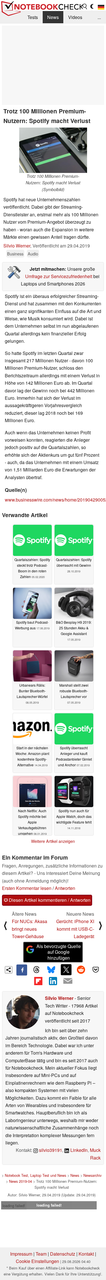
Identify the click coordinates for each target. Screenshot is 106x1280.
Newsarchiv (92, 1175)
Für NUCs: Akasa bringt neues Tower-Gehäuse (29, 929)
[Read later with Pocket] (95, 969)
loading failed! (14, 1205)
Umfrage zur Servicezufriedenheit (58, 276)
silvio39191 (50, 1150)
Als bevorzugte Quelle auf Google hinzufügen (58, 952)
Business (15, 254)
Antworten (65, 888)
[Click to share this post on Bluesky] (51, 969)
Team (41, 1254)
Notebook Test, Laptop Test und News (35, 1175)
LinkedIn (78, 1150)
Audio (33, 254)
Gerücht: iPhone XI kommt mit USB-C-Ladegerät (75, 929)
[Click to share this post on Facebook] (21, 969)
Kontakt (86, 1254)
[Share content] (8, 970)
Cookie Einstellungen (37, 1261)
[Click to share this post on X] (66, 969)
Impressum (21, 1254)
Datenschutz (62, 1254)
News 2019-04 (20, 1181)
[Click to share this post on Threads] (36, 969)
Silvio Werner (16, 245)
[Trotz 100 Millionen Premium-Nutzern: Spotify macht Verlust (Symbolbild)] (53, 150)
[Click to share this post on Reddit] (80, 969)
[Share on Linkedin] (52, 981)
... (99, 17)
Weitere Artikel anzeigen (53, 841)
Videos (75, 17)
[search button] (85, 6)
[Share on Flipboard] (38, 981)
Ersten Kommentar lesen (26, 888)
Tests (32, 17)
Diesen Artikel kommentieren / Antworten (49, 900)
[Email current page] (67, 981)
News (53, 17)
